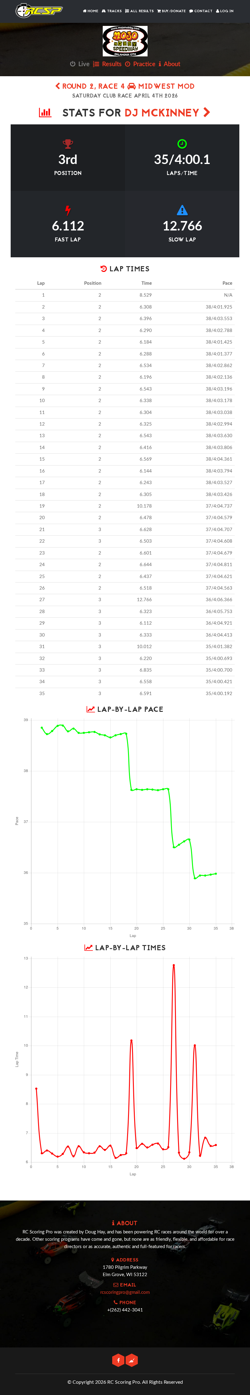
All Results (141, 11)
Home (92, 11)
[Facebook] (119, 1360)
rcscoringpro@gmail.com (125, 1292)
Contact (202, 11)
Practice (142, 64)
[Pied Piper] (132, 1360)
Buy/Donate (173, 11)
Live (82, 64)
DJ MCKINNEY (164, 113)
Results (110, 64)
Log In (226, 11)
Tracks (114, 11)
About (170, 64)
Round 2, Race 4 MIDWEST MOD (127, 87)
